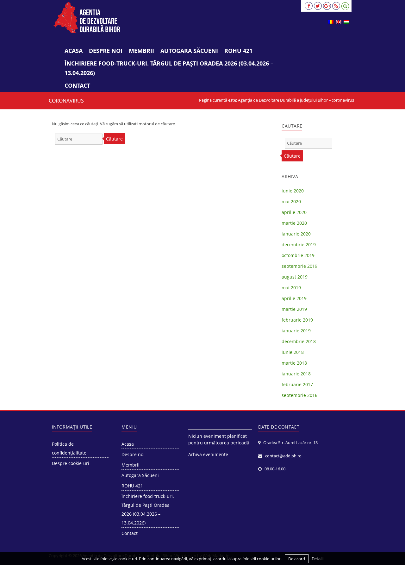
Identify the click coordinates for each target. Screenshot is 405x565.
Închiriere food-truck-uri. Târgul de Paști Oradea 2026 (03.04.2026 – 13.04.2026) (169, 68)
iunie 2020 (293, 191)
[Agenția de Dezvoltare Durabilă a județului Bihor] (86, 17)
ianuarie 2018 (296, 374)
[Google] (327, 6)
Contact (77, 85)
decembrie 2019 (299, 245)
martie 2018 (294, 363)
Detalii (317, 559)
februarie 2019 (297, 320)
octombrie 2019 (298, 255)
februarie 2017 (297, 384)
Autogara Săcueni (189, 50)
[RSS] (336, 6)
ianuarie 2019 (296, 331)
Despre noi (105, 50)
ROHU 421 (238, 50)
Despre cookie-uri (70, 463)
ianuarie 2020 (296, 234)
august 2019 (295, 277)
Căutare (114, 139)
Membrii (141, 50)
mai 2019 (291, 288)
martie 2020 (294, 223)
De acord (296, 559)
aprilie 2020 (294, 212)
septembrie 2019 (299, 266)
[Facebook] (309, 6)
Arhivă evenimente (208, 454)
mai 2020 (291, 201)
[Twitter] (318, 6)
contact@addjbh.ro (283, 456)
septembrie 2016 (299, 395)
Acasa (74, 50)
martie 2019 (294, 309)
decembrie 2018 (299, 341)
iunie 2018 (293, 352)
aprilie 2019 (294, 298)
